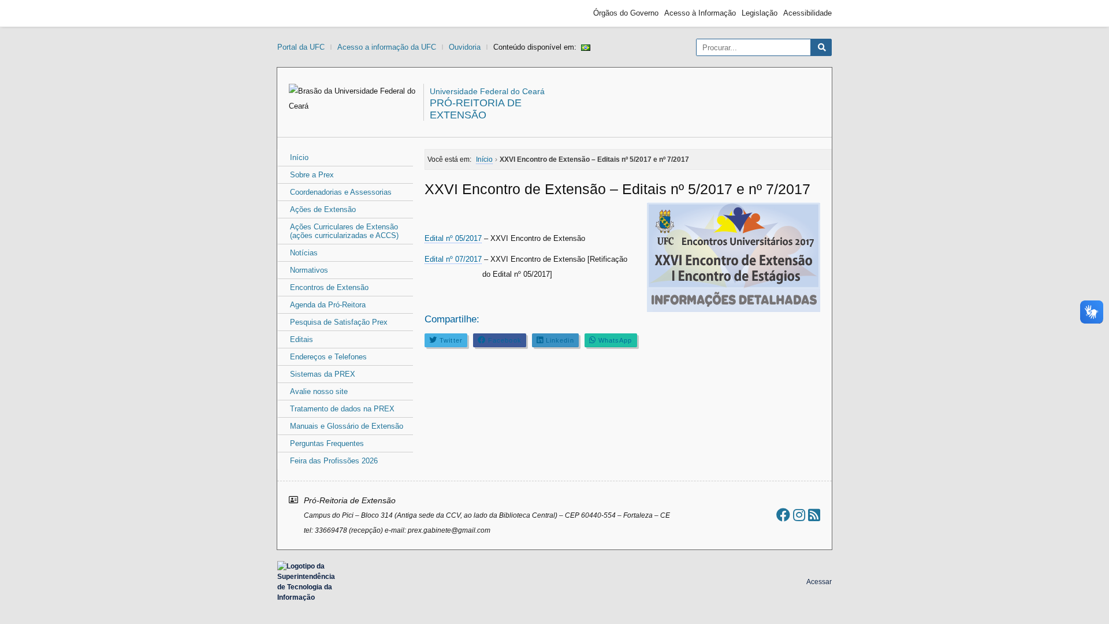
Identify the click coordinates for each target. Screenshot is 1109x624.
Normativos (309, 270)
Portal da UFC (301, 47)
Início (299, 157)
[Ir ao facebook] (783, 515)
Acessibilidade (807, 13)
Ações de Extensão (323, 209)
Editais (301, 339)
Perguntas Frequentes (327, 443)
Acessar (819, 582)
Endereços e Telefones (328, 356)
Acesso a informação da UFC (386, 47)
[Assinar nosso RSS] (814, 515)
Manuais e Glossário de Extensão (346, 426)
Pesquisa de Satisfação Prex (339, 322)
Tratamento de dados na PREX (342, 408)
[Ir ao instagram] (799, 515)
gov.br (298, 13)
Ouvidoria (465, 47)
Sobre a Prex (312, 174)
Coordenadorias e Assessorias (341, 192)
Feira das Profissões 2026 (334, 460)
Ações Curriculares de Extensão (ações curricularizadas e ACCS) (344, 231)
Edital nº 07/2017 (453, 259)
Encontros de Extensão (329, 287)
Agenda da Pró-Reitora (328, 304)
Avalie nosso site (319, 391)
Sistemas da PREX (322, 374)
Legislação (759, 13)
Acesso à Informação (700, 13)
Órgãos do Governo (625, 13)
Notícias (304, 252)
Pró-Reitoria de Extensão (476, 109)
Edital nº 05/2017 (453, 238)
